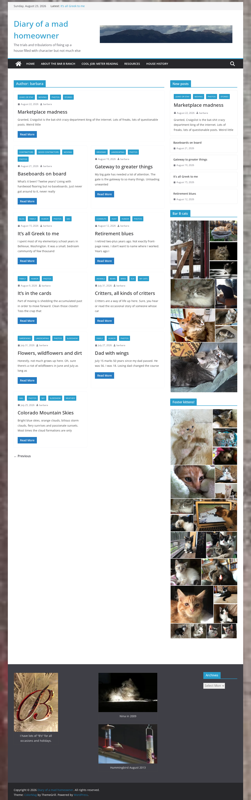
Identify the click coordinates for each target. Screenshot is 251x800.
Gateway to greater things (124, 166)
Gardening (25, 338)
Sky (43, 398)
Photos (55, 97)
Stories (68, 97)
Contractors (26, 152)
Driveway (101, 152)
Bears (112, 278)
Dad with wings (112, 353)
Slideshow (72, 338)
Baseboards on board (42, 173)
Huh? (114, 218)
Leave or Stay (26, 97)
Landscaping (117, 152)
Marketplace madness (42, 112)
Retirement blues (114, 233)
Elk (132, 278)
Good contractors (48, 152)
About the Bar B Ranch (58, 64)
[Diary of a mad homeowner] (18, 63)
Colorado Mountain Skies (46, 412)
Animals (100, 278)
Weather (70, 398)
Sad (68, 218)
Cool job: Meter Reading (100, 64)
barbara (47, 104)
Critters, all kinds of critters (125, 293)
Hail (21, 398)
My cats (143, 278)
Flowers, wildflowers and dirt (50, 353)
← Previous (22, 456)
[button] (189, 249)
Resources (132, 64)
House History (157, 64)
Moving (42, 97)
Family (32, 218)
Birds (123, 278)
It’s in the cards (34, 293)
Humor (44, 218)
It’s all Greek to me (73, 6)
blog (21, 218)
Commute (101, 218)
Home (30, 64)
